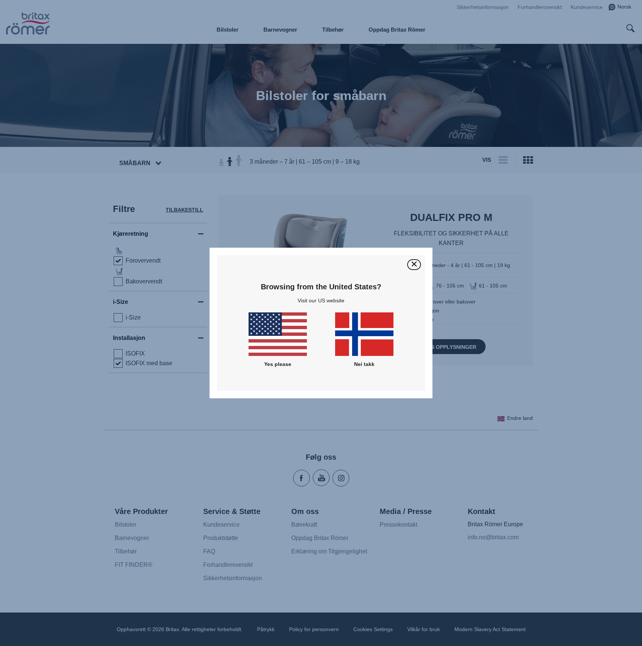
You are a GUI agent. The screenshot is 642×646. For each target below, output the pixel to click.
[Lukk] (414, 265)
